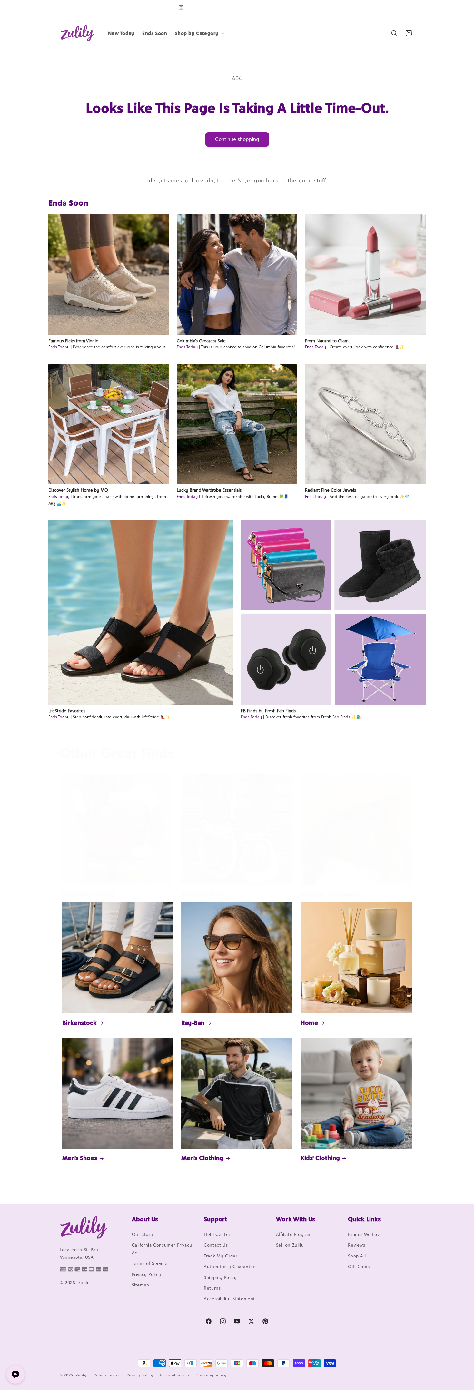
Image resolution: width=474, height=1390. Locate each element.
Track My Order (220, 1255)
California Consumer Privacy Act (162, 1248)
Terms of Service (150, 1263)
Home (309, 1022)
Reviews (356, 1244)
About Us (145, 1219)
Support (215, 1219)
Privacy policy (140, 1375)
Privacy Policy (146, 1274)
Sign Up (404, 8)
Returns (212, 1288)
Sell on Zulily (290, 1244)
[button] (199, 33)
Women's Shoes (203, 893)
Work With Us (295, 1219)
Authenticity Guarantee (230, 1266)
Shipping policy (211, 1375)
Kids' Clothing (320, 1157)
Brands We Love (365, 1234)
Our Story (142, 1234)
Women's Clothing (88, 893)
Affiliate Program (294, 1234)
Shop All (357, 1255)
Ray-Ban (192, 1022)
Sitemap (140, 1284)
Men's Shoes (79, 1157)
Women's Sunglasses (330, 893)
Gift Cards (359, 1266)
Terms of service (175, 1375)
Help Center (217, 1234)
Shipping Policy (220, 1277)
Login (384, 8)
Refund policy (107, 1375)
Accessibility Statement (229, 1298)
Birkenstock (79, 1022)
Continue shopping (237, 139)
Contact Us (216, 1244)
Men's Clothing (202, 1157)
